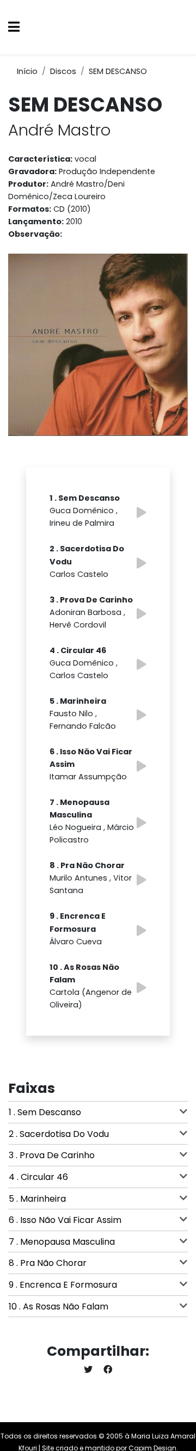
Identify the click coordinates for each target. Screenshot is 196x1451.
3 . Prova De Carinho (52, 1155)
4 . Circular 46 (38, 1177)
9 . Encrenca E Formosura (63, 1284)
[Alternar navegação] (14, 27)
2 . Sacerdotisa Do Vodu (59, 1134)
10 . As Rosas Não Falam (58, 1306)
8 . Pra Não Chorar (48, 1263)
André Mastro (59, 130)
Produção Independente (107, 171)
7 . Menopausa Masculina (62, 1241)
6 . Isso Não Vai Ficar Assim (65, 1220)
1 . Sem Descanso (45, 1112)
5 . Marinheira (37, 1198)
